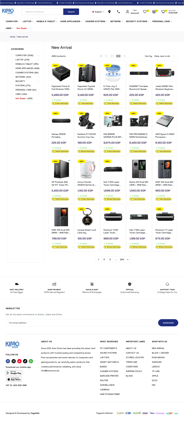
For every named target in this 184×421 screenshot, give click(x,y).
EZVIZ (154, 380)
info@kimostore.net (50, 370)
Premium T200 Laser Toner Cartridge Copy (111, 231)
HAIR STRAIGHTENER (110, 394)
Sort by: (148, 56)
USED (9, 28)
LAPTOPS (104, 357)
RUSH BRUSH (158, 357)
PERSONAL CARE (161, 21)
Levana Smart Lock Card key (86, 231)
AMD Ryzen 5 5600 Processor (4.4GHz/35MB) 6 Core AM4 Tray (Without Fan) (164, 135)
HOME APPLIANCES (70, 21)
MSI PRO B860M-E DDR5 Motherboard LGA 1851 (138, 135)
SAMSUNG (157, 362)
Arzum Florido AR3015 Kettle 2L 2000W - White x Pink (86, 183)
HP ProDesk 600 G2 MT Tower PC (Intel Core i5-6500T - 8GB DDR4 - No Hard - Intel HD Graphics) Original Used (61, 183)
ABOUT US (131, 348)
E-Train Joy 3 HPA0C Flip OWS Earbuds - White (111, 88)
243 (122, 259)
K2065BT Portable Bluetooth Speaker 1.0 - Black (138, 88)
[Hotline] (120, 11)
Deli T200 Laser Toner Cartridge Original (111, 183)
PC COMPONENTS (108, 348)
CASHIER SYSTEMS (95, 21)
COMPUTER (12, 21)
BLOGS (129, 376)
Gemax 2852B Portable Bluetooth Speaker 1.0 (61, 135)
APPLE (155, 376)
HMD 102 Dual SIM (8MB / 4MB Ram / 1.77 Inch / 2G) (164, 183)
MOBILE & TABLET (46, 21)
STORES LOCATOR (135, 357)
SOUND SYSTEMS (108, 353)
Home (12, 36)
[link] (68, 68)
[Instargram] (14, 361)
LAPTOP (27, 21)
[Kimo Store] (8, 12)
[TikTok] (25, 361)
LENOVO (156, 366)
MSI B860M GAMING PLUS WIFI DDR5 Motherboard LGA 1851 (112, 135)
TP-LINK (156, 371)
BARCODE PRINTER (109, 376)
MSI (153, 385)
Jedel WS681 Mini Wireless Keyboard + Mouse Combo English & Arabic (164, 88)
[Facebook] (8, 361)
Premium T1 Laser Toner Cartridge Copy (164, 231)
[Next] (128, 259)
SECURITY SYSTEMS (137, 21)
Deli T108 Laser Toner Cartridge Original (137, 231)
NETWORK (115, 21)
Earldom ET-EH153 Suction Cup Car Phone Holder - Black (86, 135)
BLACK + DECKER (160, 353)
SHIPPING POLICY (134, 371)
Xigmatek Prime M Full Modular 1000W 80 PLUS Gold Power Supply (61, 88)
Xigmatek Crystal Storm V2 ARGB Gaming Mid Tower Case (86, 88)
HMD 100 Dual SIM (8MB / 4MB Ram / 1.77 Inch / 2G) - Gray (61, 231)
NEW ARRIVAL (158, 348)
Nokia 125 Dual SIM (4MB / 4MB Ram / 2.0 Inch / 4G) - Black (138, 183)
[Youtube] (19, 361)
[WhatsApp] (31, 361)
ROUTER (104, 380)
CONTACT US (132, 353)
